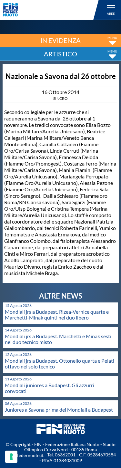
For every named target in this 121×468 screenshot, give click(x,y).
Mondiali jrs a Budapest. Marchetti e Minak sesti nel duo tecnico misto (58, 339)
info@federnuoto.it (24, 455)
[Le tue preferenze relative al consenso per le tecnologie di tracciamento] (11, 457)
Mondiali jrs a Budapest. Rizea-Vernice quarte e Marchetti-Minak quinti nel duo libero (57, 314)
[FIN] (52, 9)
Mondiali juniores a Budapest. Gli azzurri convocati (49, 388)
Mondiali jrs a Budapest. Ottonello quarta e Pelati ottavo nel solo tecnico (59, 363)
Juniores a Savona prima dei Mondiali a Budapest (59, 409)
